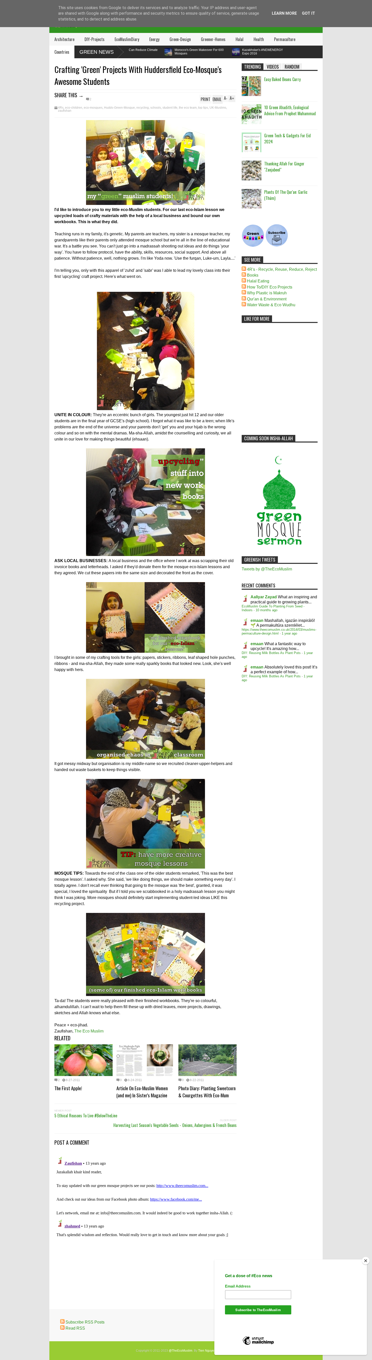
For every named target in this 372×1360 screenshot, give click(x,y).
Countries (61, 52)
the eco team (188, 107)
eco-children (73, 107)
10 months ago (266, 610)
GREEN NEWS (96, 52)
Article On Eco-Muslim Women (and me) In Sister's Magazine (142, 1091)
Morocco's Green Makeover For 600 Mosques (165, 51)
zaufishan (64, 110)
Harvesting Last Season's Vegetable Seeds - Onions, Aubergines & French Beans (175, 1125)
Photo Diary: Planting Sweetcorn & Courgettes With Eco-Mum (207, 1091)
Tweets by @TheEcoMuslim (267, 569)
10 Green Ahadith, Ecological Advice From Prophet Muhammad (290, 110)
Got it (308, 13)
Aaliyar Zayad (264, 597)
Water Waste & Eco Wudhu (271, 305)
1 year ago (289, 633)
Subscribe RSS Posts (85, 1322)
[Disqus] (145, 1218)
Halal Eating (258, 281)
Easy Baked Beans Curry (282, 79)
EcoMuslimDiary (127, 39)
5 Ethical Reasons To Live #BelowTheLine (85, 1116)
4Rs (61, 107)
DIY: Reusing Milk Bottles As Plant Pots (271, 653)
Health (259, 39)
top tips (203, 107)
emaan (257, 620)
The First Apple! (68, 1087)
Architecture (64, 39)
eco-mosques (93, 107)
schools (155, 107)
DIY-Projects (95, 39)
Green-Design (180, 39)
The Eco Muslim (89, 1031)
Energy (154, 39)
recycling (142, 107)
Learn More (284, 13)
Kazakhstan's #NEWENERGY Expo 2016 (229, 51)
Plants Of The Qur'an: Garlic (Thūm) (285, 195)
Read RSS (75, 1328)
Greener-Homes (213, 39)
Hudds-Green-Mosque (119, 107)
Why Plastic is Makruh (267, 293)
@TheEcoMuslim (180, 1350)
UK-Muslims (218, 107)
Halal (239, 39)
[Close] (365, 1261)
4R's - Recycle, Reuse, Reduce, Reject (282, 269)
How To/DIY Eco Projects (269, 287)
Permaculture (284, 39)
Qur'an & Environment (266, 299)
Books (252, 275)
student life (169, 107)
